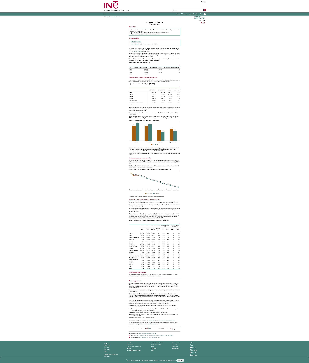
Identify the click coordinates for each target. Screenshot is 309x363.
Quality (129, 348)
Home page (106, 16)
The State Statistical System (134, 346)
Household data (135, 44)
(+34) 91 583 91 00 (143, 337)
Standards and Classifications (111, 354)
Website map (107, 345)
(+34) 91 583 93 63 (141, 335)
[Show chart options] (179, 122)
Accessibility (107, 349)
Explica (152, 350)
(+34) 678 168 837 (160, 335)
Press (105, 351)
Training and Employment (156, 342)
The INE (129, 342)
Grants (152, 346)
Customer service (176, 342)
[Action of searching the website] (204, 10)
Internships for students (156, 344)
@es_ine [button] (174, 329)
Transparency (130, 344)
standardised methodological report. (167, 320)
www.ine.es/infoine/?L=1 (154, 337)
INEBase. (158, 276)
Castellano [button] (203, 1)
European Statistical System (134, 350)
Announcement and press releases (127, 17)
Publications (175, 346)
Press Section (114, 17)
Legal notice (106, 347)
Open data (174, 344)
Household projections (136, 41)
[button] (202, 14)
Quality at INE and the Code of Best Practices (146, 324)
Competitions (154, 348)
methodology (151, 320)
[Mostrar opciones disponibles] (179, 65)
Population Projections (137, 51)
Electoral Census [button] (181, 14)
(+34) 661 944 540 (151, 335)
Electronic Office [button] (193, 14)
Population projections (136, 42)
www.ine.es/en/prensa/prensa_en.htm (147, 333)
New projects (107, 356)
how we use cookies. (172, 360)
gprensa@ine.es (169, 335)
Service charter (175, 348)
